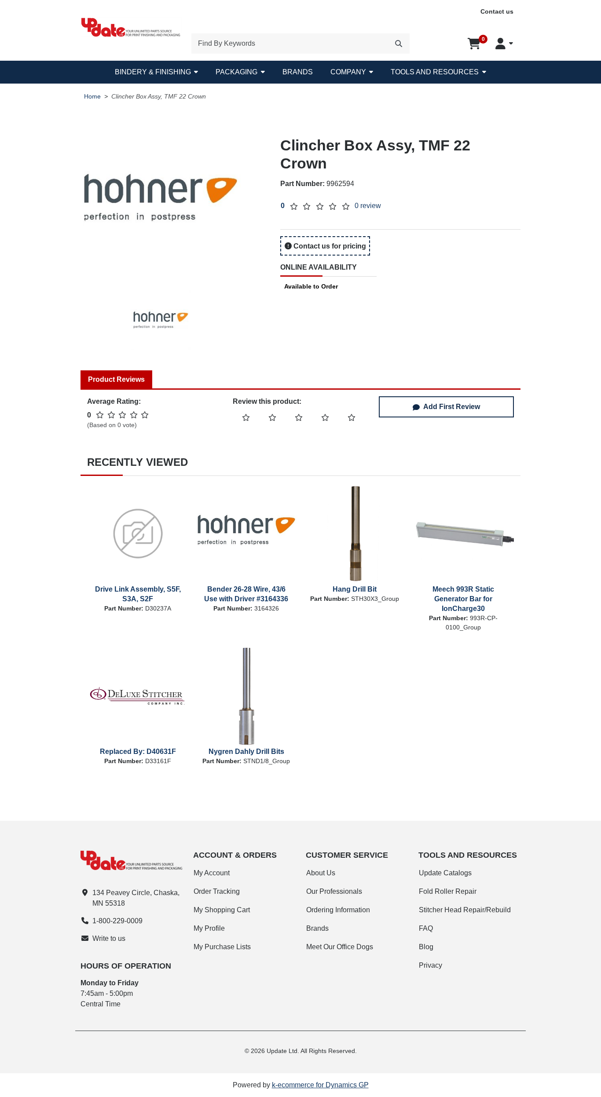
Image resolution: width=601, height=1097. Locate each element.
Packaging (236, 72)
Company (348, 72)
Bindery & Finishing (153, 72)
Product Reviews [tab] (116, 379)
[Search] (398, 43)
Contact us (496, 11)
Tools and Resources (435, 72)
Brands (297, 72)
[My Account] (504, 43)
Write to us (108, 938)
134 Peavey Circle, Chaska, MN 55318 (136, 898)
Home (92, 96)
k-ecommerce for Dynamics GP (320, 1085)
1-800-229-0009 (117, 921)
